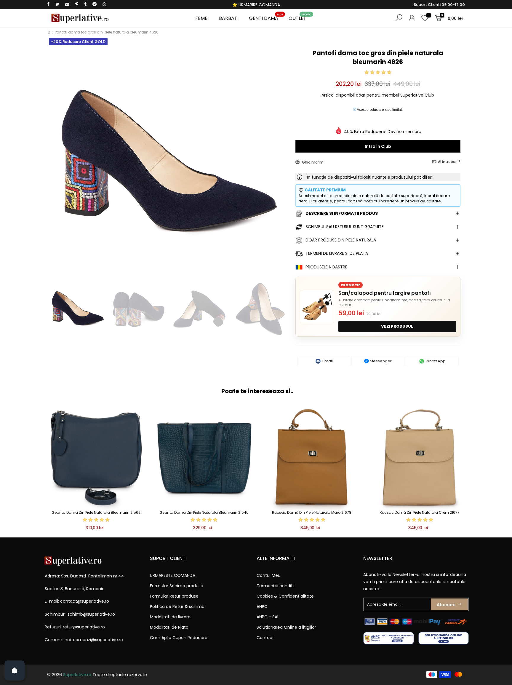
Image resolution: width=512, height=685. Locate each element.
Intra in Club (378, 146)
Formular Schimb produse (176, 586)
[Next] (281, 162)
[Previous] (57, 162)
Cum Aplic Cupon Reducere (178, 638)
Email (327, 361)
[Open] (14, 670)
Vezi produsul (397, 326)
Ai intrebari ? (449, 161)
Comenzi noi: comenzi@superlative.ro (84, 640)
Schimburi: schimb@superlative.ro (80, 614)
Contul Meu (269, 575)
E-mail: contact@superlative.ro (77, 601)
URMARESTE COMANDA (172, 575)
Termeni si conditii (276, 586)
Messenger (380, 361)
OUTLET (300, 17)
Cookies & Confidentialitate (285, 596)
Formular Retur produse (174, 596)
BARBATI (229, 18)
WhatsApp (435, 361)
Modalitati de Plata (169, 627)
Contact (265, 638)
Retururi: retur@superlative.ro (75, 627)
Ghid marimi (312, 162)
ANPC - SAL (268, 617)
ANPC (262, 606)
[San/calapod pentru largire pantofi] (317, 306)
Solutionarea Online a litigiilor (286, 627)
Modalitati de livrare (170, 617)
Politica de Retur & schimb (177, 606)
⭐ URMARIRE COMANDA (256, 5)
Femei (202, 18)
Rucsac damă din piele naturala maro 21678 (311, 512)
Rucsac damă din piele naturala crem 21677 (420, 512)
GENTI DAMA (266, 17)
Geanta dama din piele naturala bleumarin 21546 (204, 512)
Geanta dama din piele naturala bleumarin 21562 (96, 512)
